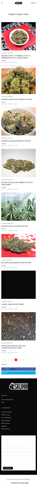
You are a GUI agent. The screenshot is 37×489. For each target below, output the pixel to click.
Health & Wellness (5, 423)
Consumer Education (6, 417)
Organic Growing (5, 414)
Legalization (4, 426)
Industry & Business (5, 420)
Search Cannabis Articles (7, 399)
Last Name (5, 451)
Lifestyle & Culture (5, 429)
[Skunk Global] (18, 3)
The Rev (4, 60)
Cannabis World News (7, 53)
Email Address (7, 459)
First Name (5, 443)
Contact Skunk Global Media (20, 483)
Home (2, 402)
